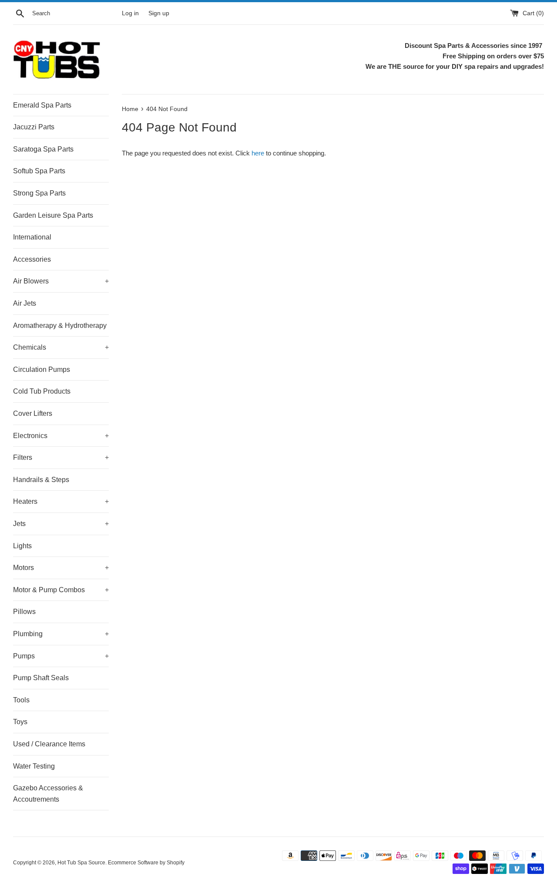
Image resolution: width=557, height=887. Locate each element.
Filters (61, 457)
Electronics (61, 435)
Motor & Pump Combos (61, 590)
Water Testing (34, 766)
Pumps (61, 656)
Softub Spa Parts (39, 171)
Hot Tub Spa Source (81, 863)
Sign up (158, 13)
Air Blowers (61, 281)
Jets (61, 523)
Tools (21, 700)
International (32, 237)
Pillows (24, 611)
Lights (22, 546)
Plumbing (61, 633)
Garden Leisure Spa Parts (53, 215)
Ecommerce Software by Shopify (146, 863)
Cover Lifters (32, 413)
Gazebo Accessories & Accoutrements (48, 793)
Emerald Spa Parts (42, 105)
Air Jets (24, 303)
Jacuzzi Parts (33, 127)
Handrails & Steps (41, 479)
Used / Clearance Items (49, 744)
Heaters (61, 501)
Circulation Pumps (41, 369)
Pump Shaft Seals (41, 677)
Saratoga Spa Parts (43, 149)
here (258, 153)
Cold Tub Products (41, 391)
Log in (130, 13)
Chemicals (61, 347)
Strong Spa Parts (39, 193)
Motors (61, 567)
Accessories (32, 259)
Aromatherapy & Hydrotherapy (60, 325)
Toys (20, 721)
